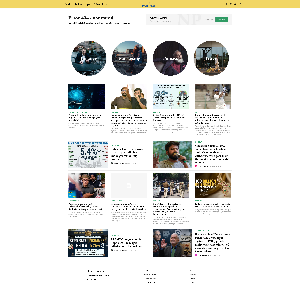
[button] (240, 4)
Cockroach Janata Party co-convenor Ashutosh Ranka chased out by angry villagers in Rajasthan (128, 206)
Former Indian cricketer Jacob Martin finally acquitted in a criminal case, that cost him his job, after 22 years (213, 119)
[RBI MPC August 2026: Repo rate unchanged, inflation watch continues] (88, 243)
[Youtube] (235, 4)
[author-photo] (112, 163)
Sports (198, 112)
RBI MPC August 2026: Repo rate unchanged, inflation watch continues (126, 242)
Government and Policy (79, 112)
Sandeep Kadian (204, 255)
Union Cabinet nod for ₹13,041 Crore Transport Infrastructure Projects (169, 118)
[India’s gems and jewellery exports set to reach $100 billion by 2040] (213, 185)
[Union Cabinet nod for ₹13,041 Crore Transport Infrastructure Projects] (171, 96)
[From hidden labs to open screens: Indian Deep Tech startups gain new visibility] (86, 96)
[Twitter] (226, 4)
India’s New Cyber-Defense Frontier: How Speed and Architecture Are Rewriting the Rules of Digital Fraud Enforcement (169, 209)
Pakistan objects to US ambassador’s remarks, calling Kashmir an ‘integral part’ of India (85, 206)
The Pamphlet (203, 166)
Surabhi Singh (119, 163)
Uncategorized (202, 231)
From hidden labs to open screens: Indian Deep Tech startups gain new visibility (85, 118)
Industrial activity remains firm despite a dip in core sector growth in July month (127, 154)
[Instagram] (231, 4)
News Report (73, 201)
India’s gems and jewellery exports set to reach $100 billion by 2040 (212, 205)
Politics (114, 112)
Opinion (198, 142)
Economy (157, 112)
